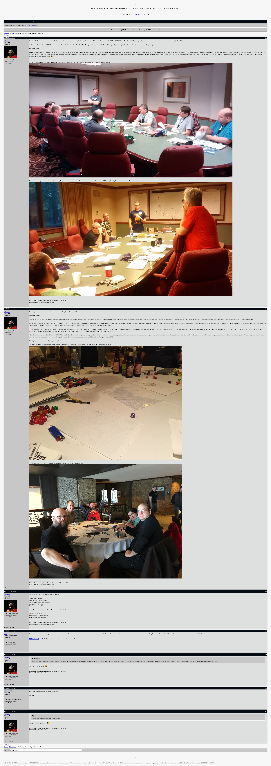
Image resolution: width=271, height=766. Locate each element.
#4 (266, 631)
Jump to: (7, 750)
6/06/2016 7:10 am (9, 631)
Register (25, 22)
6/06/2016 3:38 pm (9, 711)
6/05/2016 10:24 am (10, 309)
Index (6, 22)
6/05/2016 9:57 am (9, 38)
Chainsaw (7, 41)
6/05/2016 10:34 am (10, 591)
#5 (266, 654)
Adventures (12, 33)
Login (42, 22)
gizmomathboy (8, 691)
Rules (33, 22)
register (35, 25)
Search (15, 22)
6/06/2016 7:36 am (9, 654)
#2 (266, 309)
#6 (266, 688)
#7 (266, 711)
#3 (266, 591)
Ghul (5, 634)
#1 (266, 38)
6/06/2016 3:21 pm (9, 688)
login (29, 25)
